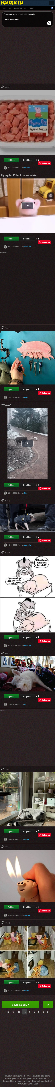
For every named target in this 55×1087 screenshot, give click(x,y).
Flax (25, 493)
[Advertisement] (27, 56)
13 (8, 1012)
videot (31, 8)
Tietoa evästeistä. (11, 19)
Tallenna (46, 163)
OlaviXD (27, 168)
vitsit (4, 8)
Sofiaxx (27, 915)
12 (13, 1012)
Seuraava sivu (19, 1004)
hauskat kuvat (20, 8)
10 (24, 1012)
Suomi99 (27, 247)
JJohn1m (27, 545)
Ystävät (6, 404)
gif (10, 8)
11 (19, 1012)
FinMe (26, 839)
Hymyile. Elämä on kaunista (19, 175)
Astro (26, 397)
